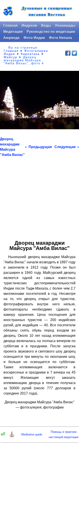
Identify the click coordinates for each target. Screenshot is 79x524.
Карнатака (30, 54)
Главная (10, 25)
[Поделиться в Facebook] (67, 53)
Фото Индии (34, 38)
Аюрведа (11, 38)
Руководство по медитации (51, 31)
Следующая (66, 147)
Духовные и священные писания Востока (47, 11)
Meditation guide (31, 434)
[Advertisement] (39, 196)
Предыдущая (38, 147)
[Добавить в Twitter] (74, 53)
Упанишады (65, 25)
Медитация (13, 31)
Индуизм (29, 25)
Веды (46, 25)
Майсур (10, 57)
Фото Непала (60, 38)
